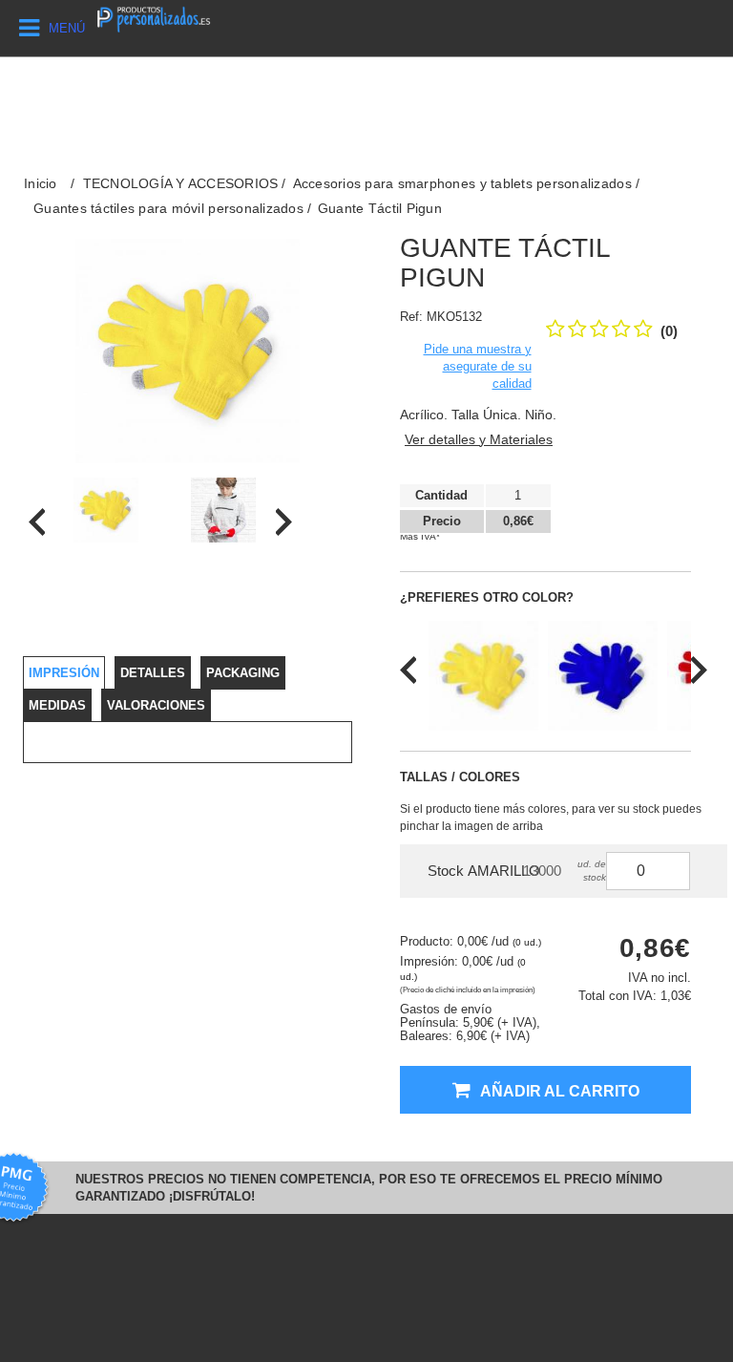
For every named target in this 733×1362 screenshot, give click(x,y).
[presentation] (37, 522)
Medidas (57, 705)
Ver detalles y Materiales (479, 439)
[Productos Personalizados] (153, 17)
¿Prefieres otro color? (487, 597)
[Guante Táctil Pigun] (105, 510)
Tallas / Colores (460, 777)
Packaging (243, 673)
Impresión (64, 673)
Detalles (152, 673)
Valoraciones (156, 705)
